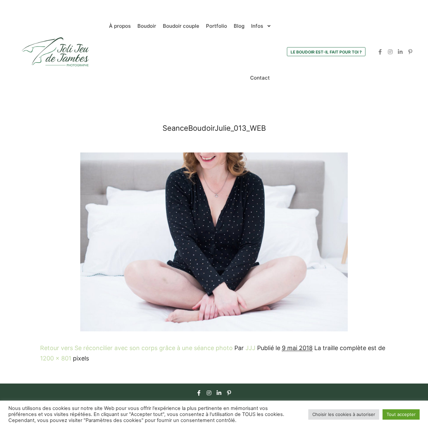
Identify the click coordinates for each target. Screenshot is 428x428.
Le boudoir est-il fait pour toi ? (326, 52)
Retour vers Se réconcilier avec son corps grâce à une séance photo (136, 347)
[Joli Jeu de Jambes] (55, 52)
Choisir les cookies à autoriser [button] (343, 414)
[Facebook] (380, 51)
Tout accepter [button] (401, 414)
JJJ (250, 347)
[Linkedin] (400, 51)
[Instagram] (390, 51)
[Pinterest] (410, 51)
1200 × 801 (55, 358)
